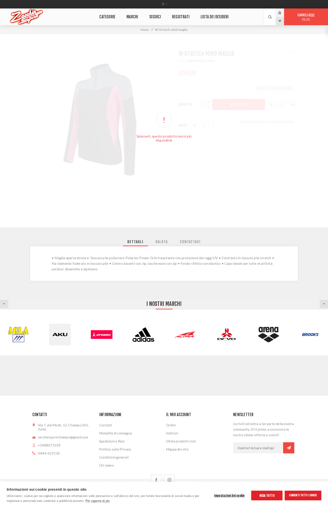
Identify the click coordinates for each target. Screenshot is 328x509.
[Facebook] (156, 480)
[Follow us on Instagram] (169, 480)
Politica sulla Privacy (115, 449)
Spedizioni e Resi (112, 441)
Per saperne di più (97, 501)
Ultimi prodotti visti (181, 441)
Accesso (283, 12)
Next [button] (324, 304)
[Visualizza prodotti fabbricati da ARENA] (268, 334)
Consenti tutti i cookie (303, 495)
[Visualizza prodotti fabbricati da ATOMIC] (101, 334)
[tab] (135, 241)
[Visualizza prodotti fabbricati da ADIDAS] (143, 334)
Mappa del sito (177, 449)
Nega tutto (266, 495)
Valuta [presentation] (162, 242)
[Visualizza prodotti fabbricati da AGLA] (18, 334)
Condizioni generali (114, 457)
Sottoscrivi (288, 447)
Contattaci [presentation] (190, 242)
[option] (60, 334)
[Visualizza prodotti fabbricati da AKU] (60, 334)
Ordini (171, 425)
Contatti (105, 425)
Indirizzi (172, 433)
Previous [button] (4, 304)
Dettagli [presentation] (135, 242)
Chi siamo (106, 465)
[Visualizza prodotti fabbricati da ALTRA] (185, 334)
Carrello (305, 17)
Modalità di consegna (115, 433)
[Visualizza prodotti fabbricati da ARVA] (227, 334)
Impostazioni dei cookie (229, 495)
